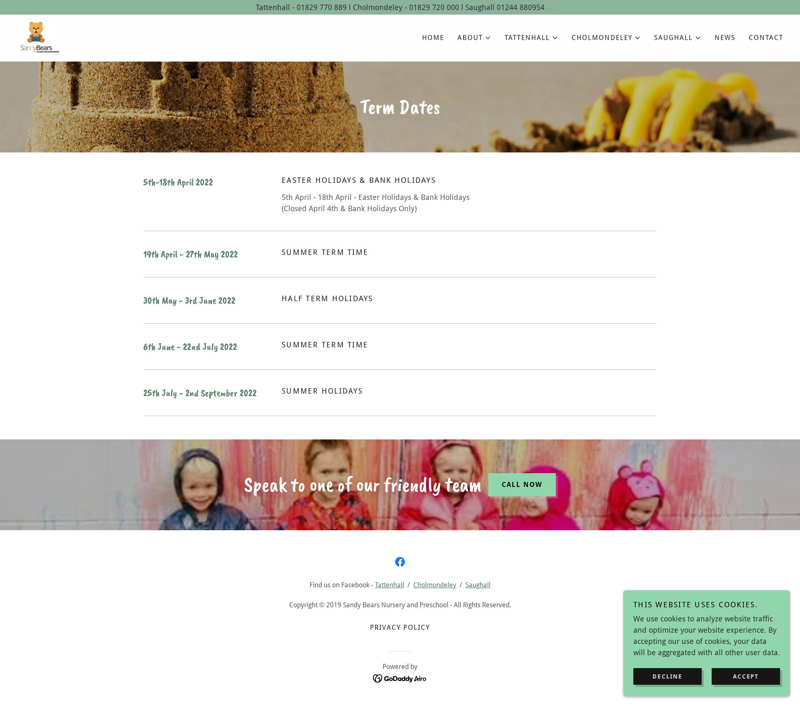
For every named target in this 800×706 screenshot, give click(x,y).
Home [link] (433, 38)
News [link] (725, 38)
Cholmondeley (434, 585)
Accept (746, 676)
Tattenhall (389, 585)
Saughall (477, 585)
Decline (667, 676)
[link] (38, 37)
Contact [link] (766, 38)
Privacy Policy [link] (400, 627)
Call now (522, 485)
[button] (474, 38)
